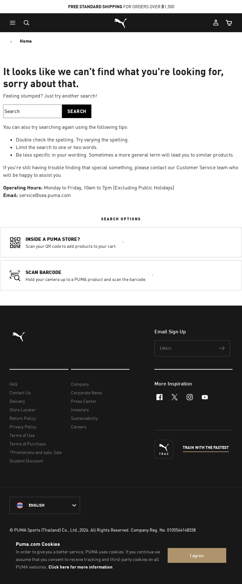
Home (26, 41)
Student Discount (26, 460)
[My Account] (216, 23)
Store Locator (22, 409)
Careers (78, 426)
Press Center (83, 401)
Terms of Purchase (27, 443)
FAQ (13, 384)
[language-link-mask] (45, 505)
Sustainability (84, 418)
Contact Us (20, 392)
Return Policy (22, 418)
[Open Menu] (14, 22)
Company (80, 384)
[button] (14, 22)
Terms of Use (22, 435)
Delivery (17, 401)
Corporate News (86, 392)
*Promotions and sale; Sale (35, 452)
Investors (80, 409)
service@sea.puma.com (45, 195)
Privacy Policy (22, 426)
